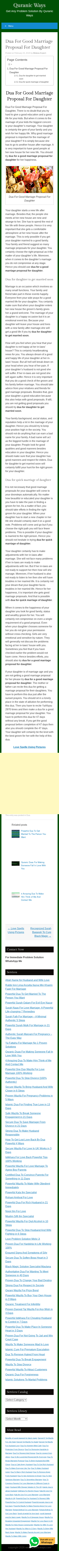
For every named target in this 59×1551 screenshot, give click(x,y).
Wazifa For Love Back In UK (42, 1521)
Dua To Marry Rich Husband (21, 1472)
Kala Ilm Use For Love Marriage (26, 1495)
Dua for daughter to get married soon (32, 77)
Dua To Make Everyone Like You (17, 1468)
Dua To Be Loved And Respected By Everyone (29, 1457)
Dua (28, 815)
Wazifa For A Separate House (32, 1517)
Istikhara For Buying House (28, 1491)
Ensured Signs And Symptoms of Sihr (26, 1252)
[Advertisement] (29, 783)
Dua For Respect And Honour (24, 1453)
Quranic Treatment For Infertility (22, 1304)
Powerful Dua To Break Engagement (25, 1359)
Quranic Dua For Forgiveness (21, 1374)
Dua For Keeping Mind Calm (31, 1446)
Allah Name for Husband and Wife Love (27, 980)
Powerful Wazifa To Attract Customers (26, 1369)
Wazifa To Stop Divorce (18, 1364)
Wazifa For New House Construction (19, 1525)
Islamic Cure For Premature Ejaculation (27, 1349)
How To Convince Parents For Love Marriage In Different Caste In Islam (27, 1483)
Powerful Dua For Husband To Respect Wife (33, 1498)
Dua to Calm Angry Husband (22, 1464)
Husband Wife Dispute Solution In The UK (26, 1487)
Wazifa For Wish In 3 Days (26, 1528)
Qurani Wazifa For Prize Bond (22, 1290)
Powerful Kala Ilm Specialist (21, 1192)
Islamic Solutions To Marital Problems (26, 1379)
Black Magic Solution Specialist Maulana (28, 1266)
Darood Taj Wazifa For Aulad (27, 1442)
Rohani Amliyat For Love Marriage (26, 1510)
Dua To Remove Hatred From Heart (25, 1354)
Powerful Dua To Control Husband (18, 1502)
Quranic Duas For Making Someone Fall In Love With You (33, 865)
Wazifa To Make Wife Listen (15, 1536)
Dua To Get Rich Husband (43, 1464)
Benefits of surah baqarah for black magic (21, 1438)
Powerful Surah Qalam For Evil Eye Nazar (28, 1002)
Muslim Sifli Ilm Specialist (19, 1216)
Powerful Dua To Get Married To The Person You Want (33, 834)
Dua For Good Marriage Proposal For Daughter (28, 70)
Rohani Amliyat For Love (19, 1197)
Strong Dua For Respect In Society (24, 1285)
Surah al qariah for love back (28, 1513)
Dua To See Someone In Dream (29, 1476)
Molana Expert (39, 53)
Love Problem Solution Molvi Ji (22, 1239)
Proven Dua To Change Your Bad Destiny (28, 1280)
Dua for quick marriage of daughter (34, 82)
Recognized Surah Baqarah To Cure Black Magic (40, 932)
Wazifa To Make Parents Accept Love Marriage (33, 1532)
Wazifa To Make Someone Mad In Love (27, 1344)
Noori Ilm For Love (15, 1211)
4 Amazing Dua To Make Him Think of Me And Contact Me (32, 896)
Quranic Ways (29, 5)
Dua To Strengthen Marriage (31, 1479)
